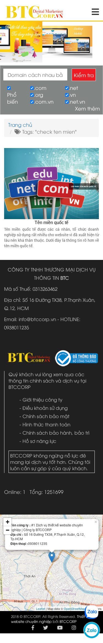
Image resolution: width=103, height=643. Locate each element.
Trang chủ (20, 124)
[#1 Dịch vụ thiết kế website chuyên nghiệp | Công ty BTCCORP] (34, 9)
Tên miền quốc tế (51, 222)
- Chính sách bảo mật (44, 416)
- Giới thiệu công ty (41, 399)
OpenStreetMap (74, 608)
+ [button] (7, 521)
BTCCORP (68, 621)
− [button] (7, 530)
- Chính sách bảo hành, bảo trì (54, 432)
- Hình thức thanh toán (45, 424)
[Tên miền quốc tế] (51, 182)
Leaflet (40, 608)
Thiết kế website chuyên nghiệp (50, 619)
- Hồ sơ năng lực (38, 441)
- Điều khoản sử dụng (44, 408)
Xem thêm (87, 108)
